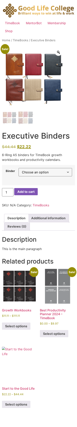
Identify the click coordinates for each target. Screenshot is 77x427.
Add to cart (26, 192)
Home (6, 40)
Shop (9, 31)
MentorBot (34, 23)
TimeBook (12, 23)
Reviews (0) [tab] (17, 226)
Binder (10, 171)
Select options (16, 326)
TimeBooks (20, 40)
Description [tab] (16, 218)
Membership (57, 23)
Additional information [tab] (48, 218)
